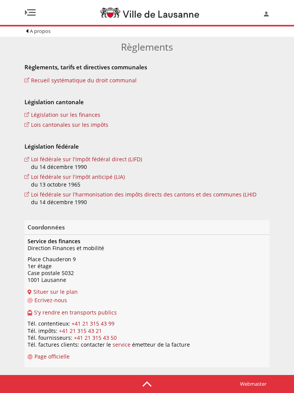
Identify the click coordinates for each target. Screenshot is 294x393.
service (122, 344)
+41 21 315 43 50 (95, 337)
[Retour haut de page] (147, 383)
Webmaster (253, 383)
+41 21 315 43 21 (80, 330)
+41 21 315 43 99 (93, 323)
